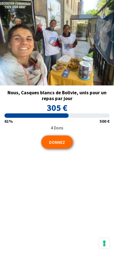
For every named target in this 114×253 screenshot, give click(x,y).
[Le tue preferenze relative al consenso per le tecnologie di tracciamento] (104, 243)
